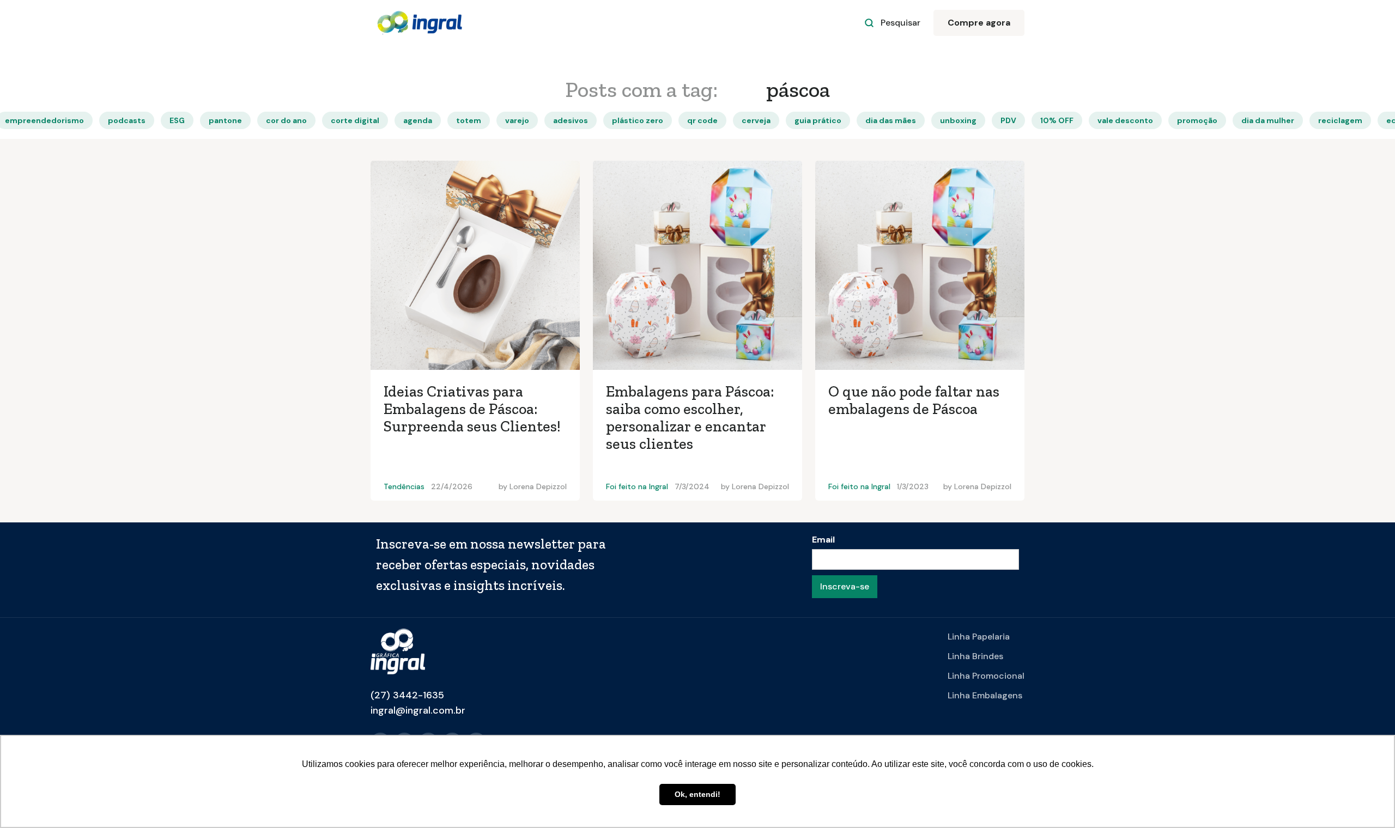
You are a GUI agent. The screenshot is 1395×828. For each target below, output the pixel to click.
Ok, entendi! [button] (697, 794)
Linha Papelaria (979, 636)
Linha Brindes (975, 656)
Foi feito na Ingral (637, 486)
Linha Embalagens (985, 695)
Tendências (404, 486)
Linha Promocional (986, 675)
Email (823, 539)
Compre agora (979, 22)
